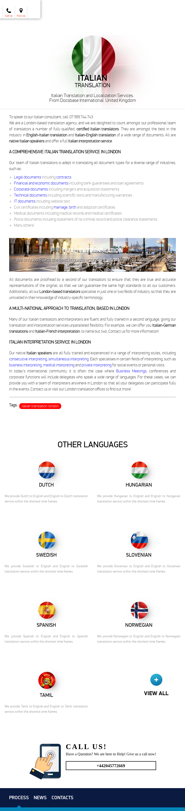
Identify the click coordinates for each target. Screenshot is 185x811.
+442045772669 (111, 765)
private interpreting (97, 365)
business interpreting (25, 365)
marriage (60, 207)
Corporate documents (31, 189)
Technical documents (30, 195)
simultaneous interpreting (68, 358)
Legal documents (27, 177)
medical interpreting (58, 365)
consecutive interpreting (28, 358)
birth (72, 207)
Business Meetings (131, 371)
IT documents (24, 201)
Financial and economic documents (41, 183)
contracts (63, 177)
